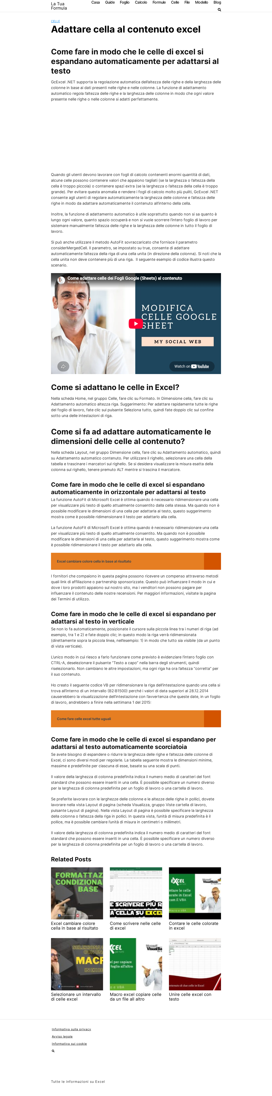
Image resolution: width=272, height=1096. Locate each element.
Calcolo (141, 2)
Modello (201, 2)
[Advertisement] (136, 137)
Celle (175, 2)
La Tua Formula (59, 6)
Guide (110, 2)
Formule (159, 2)
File (187, 2)
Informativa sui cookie (69, 1043)
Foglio (124, 2)
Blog (217, 2)
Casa (95, 2)
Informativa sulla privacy (71, 1029)
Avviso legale (62, 1036)
